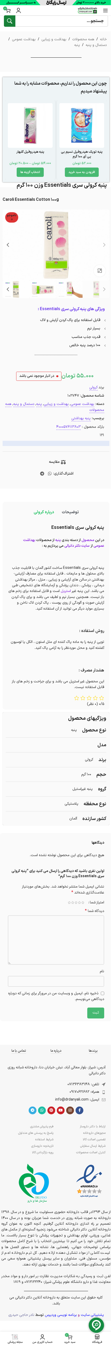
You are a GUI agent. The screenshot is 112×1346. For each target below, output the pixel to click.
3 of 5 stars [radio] (76, 902)
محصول (88, 540)
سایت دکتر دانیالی (77, 546)
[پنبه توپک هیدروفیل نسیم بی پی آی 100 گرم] (81, 125)
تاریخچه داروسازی (42, 1146)
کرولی (93, 387)
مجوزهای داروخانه (94, 1133)
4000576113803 (68, 427)
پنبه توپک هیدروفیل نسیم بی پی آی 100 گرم (82, 154)
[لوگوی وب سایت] (87, 10)
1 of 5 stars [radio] (82, 902)
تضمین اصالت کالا (94, 1139)
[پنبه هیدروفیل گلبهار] (30, 125)
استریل (66, 591)
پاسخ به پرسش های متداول (35, 1133)
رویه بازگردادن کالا (42, 1152)
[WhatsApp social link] (49, 474)
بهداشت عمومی (24, 39)
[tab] (70, 512)
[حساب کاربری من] (18, 10)
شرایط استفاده (44, 1139)
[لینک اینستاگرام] (70, 1110)
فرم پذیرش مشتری (41, 1126)
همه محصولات (83, 39)
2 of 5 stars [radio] (79, 902)
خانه (103, 39)
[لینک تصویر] (89, 1181)
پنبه (77, 45)
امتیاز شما (97, 902)
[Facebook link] (79, 1110)
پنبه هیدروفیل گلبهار (30, 151)
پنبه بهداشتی (81, 418)
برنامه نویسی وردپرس (61, 1315)
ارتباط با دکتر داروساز (92, 1126)
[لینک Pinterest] (51, 1110)
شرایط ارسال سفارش (92, 1146)
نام (102, 971)
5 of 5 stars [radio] (69, 902)
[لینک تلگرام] (42, 474)
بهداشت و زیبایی (53, 39)
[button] (82, 172)
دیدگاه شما (94, 911)
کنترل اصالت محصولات (90, 1152)
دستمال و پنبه (96, 45)
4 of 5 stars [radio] (72, 902)
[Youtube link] (61, 1110)
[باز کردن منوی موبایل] (105, 10)
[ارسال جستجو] (9, 21)
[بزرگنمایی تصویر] (99, 271)
